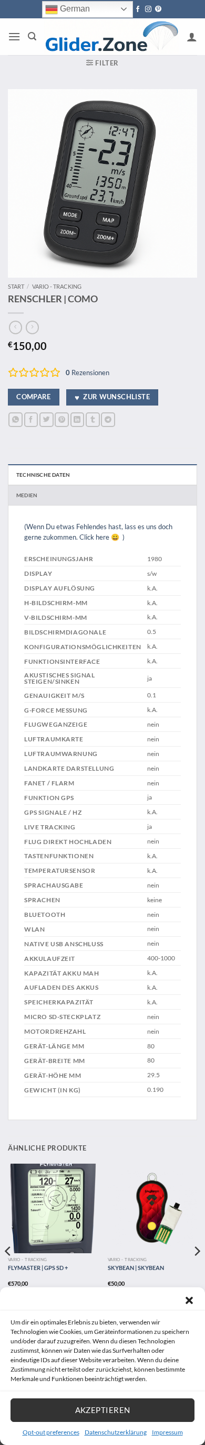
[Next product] (15, 327)
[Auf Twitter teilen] (46, 419)
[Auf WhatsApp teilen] (15, 419)
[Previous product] (32, 327)
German (74, 8)
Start (16, 286)
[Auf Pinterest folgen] (158, 9)
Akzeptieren (102, 1410)
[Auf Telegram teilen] (108, 419)
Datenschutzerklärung (116, 1432)
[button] (189, 1300)
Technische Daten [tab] (43, 475)
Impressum (167, 1432)
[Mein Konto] (192, 36)
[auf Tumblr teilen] (93, 419)
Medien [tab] (26, 495)
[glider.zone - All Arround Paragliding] (111, 36)
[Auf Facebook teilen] (31, 419)
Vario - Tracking (56, 286)
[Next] (196, 1272)
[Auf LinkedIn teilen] (77, 419)
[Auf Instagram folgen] (148, 9)
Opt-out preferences (51, 1432)
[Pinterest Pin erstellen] (62, 419)
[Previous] (8, 1272)
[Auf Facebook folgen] (138, 9)
